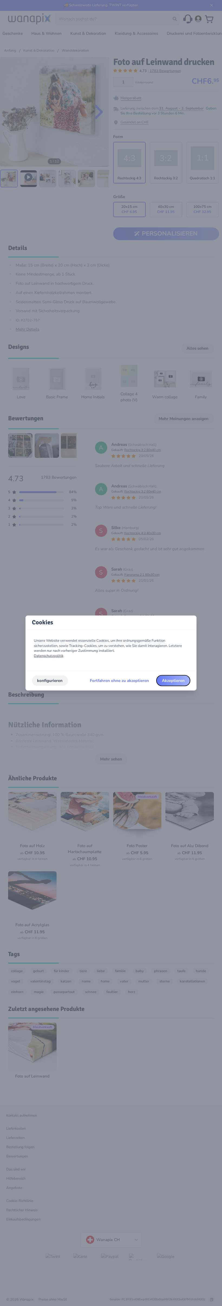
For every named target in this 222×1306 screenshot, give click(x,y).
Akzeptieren (173, 680)
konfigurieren (50, 680)
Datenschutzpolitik (49, 655)
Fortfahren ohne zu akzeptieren (119, 680)
